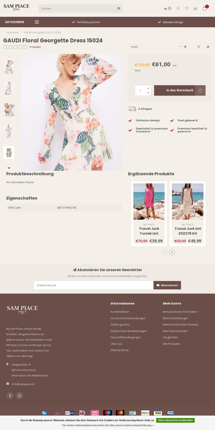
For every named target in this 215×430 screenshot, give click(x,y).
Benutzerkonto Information (180, 312)
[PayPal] (145, 413)
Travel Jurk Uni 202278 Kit (187, 231)
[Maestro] (107, 413)
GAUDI (134, 46)
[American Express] (44, 413)
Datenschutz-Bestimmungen (129, 331)
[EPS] (57, 413)
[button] (12, 57)
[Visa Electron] (170, 413)
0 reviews (35, 46)
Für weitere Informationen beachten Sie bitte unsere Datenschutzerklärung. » (108, 425)
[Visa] (158, 413)
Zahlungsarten (120, 324)
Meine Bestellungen (175, 318)
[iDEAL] (82, 413)
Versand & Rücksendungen (128, 318)
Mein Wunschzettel (175, 331)
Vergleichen (170, 337)
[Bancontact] (132, 413)
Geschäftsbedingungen (126, 337)
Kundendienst (120, 312)
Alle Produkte (171, 344)
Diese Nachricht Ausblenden (175, 420)
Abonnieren (169, 285)
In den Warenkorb (179, 90)
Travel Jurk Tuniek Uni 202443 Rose (149, 233)
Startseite (12, 32)
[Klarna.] (95, 413)
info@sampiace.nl (23, 384)
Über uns (116, 344)
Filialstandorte (120, 350)
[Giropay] (69, 413)
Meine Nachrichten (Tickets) (180, 324)
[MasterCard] (120, 413)
